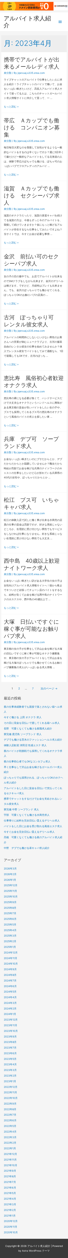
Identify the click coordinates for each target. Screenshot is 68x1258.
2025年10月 (11, 896)
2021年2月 (10, 1210)
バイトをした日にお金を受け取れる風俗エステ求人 (33, 826)
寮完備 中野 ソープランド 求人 (21, 809)
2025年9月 (10, 902)
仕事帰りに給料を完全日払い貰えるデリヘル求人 (32, 820)
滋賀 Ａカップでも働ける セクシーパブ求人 (31, 195)
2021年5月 (10, 1193)
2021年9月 (10, 1170)
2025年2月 (10, 941)
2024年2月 (10, 1008)
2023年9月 (10, 1036)
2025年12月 (10, 885)
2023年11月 (10, 1025)
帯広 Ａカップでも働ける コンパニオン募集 (32, 127)
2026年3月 (10, 868)
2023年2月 (10, 1075)
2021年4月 (10, 1198)
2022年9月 (10, 1103)
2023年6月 (10, 1053)
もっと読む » (11, 106)
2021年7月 (10, 1182)
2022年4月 (10, 1131)
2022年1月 (10, 1148)
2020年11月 (10, 1226)
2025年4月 (10, 930)
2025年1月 (10, 946)
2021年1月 (10, 1215)
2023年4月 (10, 1064)
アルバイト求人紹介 (27, 22)
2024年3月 (10, 1002)
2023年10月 (11, 1030)
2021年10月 (10, 1165)
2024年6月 (10, 986)
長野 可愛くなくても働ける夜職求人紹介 (28, 728)
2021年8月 (10, 1176)
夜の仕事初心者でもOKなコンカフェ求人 (27, 761)
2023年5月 (10, 1058)
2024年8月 (10, 974)
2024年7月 (10, 980)
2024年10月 (11, 963)
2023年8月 (10, 1042)
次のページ (49, 688)
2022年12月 (10, 1086)
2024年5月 (10, 991)
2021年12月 (10, 1154)
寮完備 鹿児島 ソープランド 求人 (23, 734)
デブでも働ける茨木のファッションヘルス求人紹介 (33, 739)
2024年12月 (11, 952)
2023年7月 (10, 1047)
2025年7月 (10, 913)
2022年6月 (10, 1120)
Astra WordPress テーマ (36, 1250)
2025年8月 (10, 907)
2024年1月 (10, 1014)
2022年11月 (10, 1092)
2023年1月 (10, 1081)
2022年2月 (10, 1142)
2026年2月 (10, 874)
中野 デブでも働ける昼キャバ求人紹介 (27, 848)
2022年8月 (10, 1109)
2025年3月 (10, 935)
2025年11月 (10, 890)
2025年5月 (10, 924)
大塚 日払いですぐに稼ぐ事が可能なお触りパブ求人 (31, 628)
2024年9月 (10, 969)
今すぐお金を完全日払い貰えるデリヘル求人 (29, 831)
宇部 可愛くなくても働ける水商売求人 (27, 814)
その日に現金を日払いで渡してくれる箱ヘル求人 (32, 722)
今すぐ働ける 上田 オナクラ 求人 (23, 717)
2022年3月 (10, 1137)
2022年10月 (11, 1098)
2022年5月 (10, 1126)
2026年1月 (10, 879)
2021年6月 (10, 1187)
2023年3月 (10, 1070)
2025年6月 (10, 918)
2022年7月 (10, 1114)
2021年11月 (10, 1159)
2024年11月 (10, 958)
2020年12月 (11, 1221)
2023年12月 (11, 1019)
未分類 (7, 72)
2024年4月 (10, 997)
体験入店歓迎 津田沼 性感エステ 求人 (25, 745)
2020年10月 (11, 1232)
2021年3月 (10, 1204)
